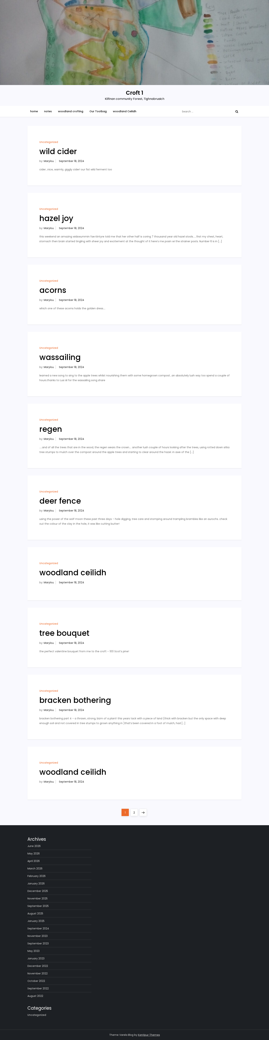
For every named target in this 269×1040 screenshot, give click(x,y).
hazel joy (56, 218)
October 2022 (36, 981)
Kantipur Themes (149, 1035)
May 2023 (33, 951)
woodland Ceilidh (124, 111)
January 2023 (35, 958)
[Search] (237, 111)
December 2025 (37, 891)
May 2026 (33, 853)
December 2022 (37, 966)
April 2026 (33, 861)
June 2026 (34, 846)
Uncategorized (48, 142)
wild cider (58, 151)
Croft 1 (134, 93)
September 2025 (38, 906)
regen (50, 429)
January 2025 (35, 921)
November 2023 (37, 936)
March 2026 (34, 868)
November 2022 (37, 973)
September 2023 (38, 943)
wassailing (60, 357)
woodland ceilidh (72, 572)
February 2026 (36, 876)
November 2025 (37, 898)
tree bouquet (64, 633)
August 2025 (35, 913)
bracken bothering (75, 700)
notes (48, 111)
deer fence (60, 501)
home (34, 111)
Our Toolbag (98, 111)
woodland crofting (70, 111)
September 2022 (38, 988)
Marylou (49, 161)
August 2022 (35, 996)
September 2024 (38, 928)
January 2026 (36, 883)
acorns (52, 290)
